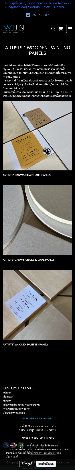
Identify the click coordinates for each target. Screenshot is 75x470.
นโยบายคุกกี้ (12, 456)
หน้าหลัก (7, 392)
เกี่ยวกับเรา (8, 396)
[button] (52, 29)
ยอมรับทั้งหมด (46, 463)
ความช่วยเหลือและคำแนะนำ (16, 408)
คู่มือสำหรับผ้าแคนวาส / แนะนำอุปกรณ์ (21, 404)
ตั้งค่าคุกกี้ (27, 463)
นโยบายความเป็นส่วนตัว (43, 453)
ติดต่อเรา (7, 400)
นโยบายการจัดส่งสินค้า (14, 412)
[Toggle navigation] (70, 29)
